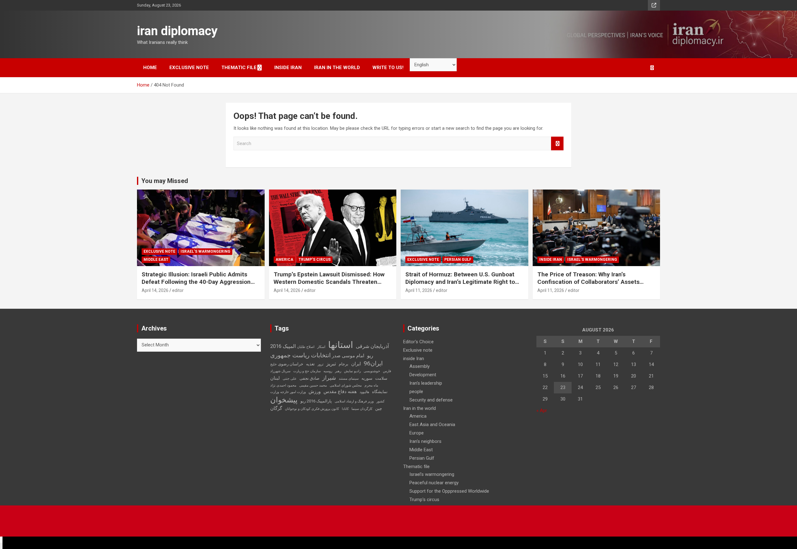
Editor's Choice (418, 342)
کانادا (345, 409)
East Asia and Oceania (432, 424)
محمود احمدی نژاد (283, 385)
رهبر (338, 371)
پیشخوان (284, 400)
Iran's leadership (425, 383)
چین (378, 408)
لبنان (275, 378)
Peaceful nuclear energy (434, 483)
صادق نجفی (309, 378)
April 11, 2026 (418, 290)
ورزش (315, 391)
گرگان (276, 408)
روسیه (327, 371)
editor (178, 290)
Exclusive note (189, 67)
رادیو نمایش (352, 371)
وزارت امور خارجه (293, 392)
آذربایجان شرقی (372, 346)
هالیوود (364, 392)
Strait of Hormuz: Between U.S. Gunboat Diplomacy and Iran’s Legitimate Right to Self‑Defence (460, 282)
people (416, 391)
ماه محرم (371, 385)
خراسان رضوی (290, 364)
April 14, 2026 (155, 290)
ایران (356, 364)
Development (422, 375)
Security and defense (431, 400)
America (284, 259)
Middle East (156, 259)
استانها (340, 345)
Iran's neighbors (425, 441)
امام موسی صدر (348, 356)
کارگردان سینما (361, 409)
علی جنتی (290, 379)
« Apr (541, 410)
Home (150, 67)
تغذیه (310, 364)
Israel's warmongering (205, 251)
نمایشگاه (380, 391)
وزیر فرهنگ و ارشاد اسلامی (354, 401)
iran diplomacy (177, 31)
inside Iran (288, 67)
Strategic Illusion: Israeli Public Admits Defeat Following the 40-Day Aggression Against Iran (196, 282)
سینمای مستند (349, 379)
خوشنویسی (372, 371)
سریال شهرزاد (280, 371)
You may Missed (164, 181)
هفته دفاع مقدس (340, 391)
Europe (416, 433)
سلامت (381, 378)
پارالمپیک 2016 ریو (316, 401)
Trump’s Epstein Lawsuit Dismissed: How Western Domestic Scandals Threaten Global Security (329, 282)
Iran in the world (337, 67)
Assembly (419, 366)
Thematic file (239, 67)
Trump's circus (315, 259)
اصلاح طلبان (305, 347)
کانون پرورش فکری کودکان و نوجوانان (312, 409)
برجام (343, 364)
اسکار (321, 347)
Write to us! (387, 67)
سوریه (366, 378)
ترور (320, 364)
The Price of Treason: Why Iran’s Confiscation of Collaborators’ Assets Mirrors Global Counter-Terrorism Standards (588, 286)
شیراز (329, 378)
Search (557, 144)
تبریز (331, 364)
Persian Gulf (457, 259)
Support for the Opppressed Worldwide (449, 491)
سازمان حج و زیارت (307, 371)
